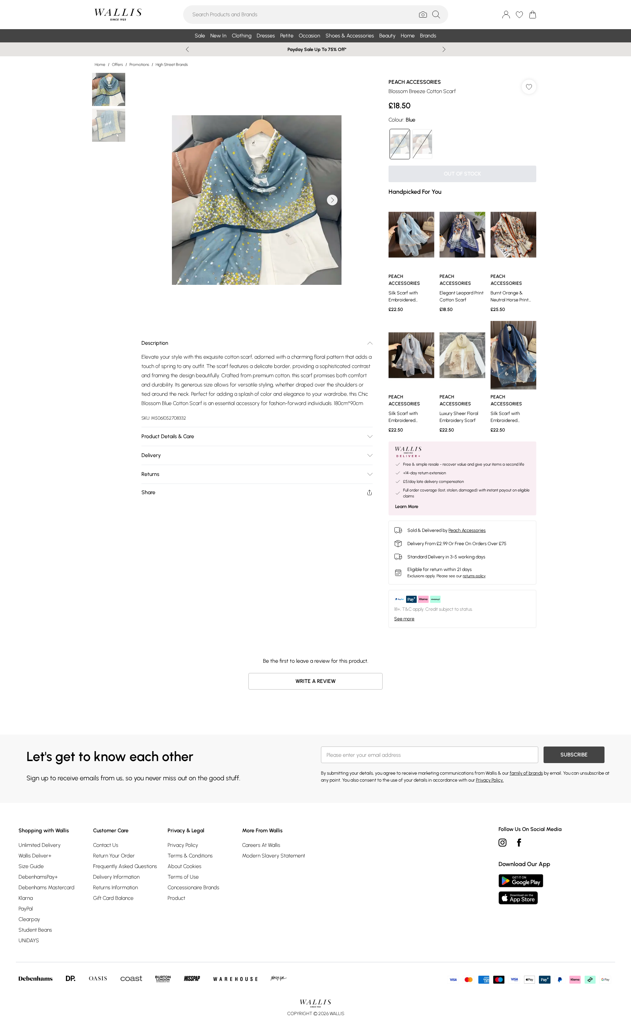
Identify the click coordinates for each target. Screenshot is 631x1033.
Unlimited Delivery (40, 845)
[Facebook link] (519, 843)
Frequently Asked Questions (125, 866)
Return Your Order (114, 855)
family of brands (526, 773)
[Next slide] (444, 49)
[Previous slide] (187, 49)
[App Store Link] (521, 889)
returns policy (474, 576)
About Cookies (184, 866)
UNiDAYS (29, 940)
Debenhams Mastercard (47, 887)
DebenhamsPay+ (38, 877)
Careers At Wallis (261, 845)
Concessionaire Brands (193, 887)
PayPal (26, 908)
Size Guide (31, 866)
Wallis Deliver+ (35, 855)
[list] (257, 200)
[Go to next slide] (332, 200)
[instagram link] (502, 843)
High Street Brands (172, 64)
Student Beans (35, 930)
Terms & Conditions (190, 855)
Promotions (139, 64)
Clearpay (29, 919)
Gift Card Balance (113, 898)
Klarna (26, 898)
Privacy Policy (183, 845)
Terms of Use (183, 877)
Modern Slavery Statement (273, 855)
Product (176, 898)
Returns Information (115, 887)
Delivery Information (116, 877)
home (100, 64)
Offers (117, 64)
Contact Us (105, 845)
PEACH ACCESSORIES (415, 82)
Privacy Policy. (490, 780)
